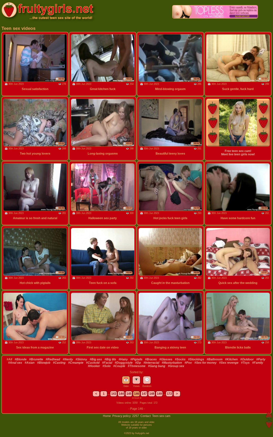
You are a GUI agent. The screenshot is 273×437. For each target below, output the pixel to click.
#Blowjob (43, 362)
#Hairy (123, 359)
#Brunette (36, 359)
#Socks (180, 359)
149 (159, 393)
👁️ (136, 379)
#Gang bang (156, 366)
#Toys (245, 362)
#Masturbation (172, 362)
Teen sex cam (161, 416)
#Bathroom (214, 359)
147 (144, 393)
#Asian (30, 362)
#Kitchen (231, 359)
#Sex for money (205, 362)
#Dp (138, 362)
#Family (257, 362)
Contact (145, 416)
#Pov (188, 362)
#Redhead (53, 359)
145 (128, 393)
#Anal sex (15, 362)
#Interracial (151, 362)
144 (121, 393)
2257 (136, 416)
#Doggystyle (124, 362)
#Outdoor (247, 359)
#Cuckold (93, 362)
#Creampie (75, 362)
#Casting (59, 362)
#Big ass (96, 359)
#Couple (119, 366)
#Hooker (94, 366)
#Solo (107, 366)
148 (151, 393)
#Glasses (165, 359)
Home (107, 416)
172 (169, 393)
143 (113, 393)
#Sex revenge (228, 362)
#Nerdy (68, 359)
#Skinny (81, 359)
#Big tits (110, 359)
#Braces (151, 359)
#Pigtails (136, 359)
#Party (260, 359)
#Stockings (196, 359)
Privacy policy (121, 416)
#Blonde (21, 359)
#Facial (107, 362)
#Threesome (136, 366)
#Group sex (176, 366)
